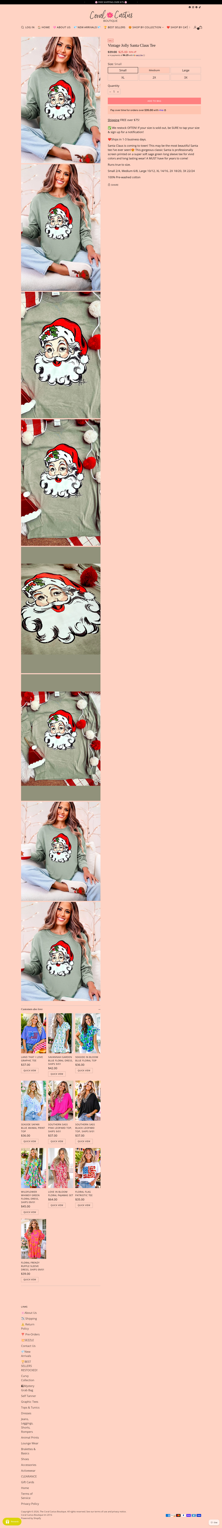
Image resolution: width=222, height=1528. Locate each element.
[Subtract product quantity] (110, 91)
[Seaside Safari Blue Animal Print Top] (33, 1101)
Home (25, 1488)
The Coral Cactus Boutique (53, 1511)
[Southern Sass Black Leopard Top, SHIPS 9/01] (87, 1101)
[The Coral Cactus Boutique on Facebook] (190, 7)
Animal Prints (30, 1437)
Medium (154, 70)
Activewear (28, 1470)
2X (154, 77)
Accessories (28, 1465)
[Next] (137, 2)
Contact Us (28, 1346)
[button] (154, 55)
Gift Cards (27, 1482)
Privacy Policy (30, 1504)
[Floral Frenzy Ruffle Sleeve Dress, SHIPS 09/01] (33, 1239)
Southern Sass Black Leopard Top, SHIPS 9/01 (85, 1128)
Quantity (113, 85)
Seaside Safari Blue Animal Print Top (33, 1128)
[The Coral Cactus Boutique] (111, 16)
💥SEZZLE (27, 1340)
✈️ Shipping (29, 1318)
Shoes (25, 1459)
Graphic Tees (29, 1402)
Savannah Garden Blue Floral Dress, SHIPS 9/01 (60, 1060)
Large (185, 70)
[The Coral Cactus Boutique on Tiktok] (200, 7)
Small (123, 70)
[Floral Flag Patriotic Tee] (87, 1168)
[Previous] (84, 2)
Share (114, 184)
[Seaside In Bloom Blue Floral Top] (87, 1033)
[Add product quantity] (118, 91)
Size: (115, 64)
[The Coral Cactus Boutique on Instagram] (193, 7)
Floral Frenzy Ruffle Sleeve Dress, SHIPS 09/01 (32, 1266)
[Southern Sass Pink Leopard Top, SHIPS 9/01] (60, 1101)
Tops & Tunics (30, 1407)
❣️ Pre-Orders (30, 1334)
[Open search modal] (22, 27)
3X (185, 77)
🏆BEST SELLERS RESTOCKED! (29, 1366)
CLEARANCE (29, 1476)
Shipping (113, 120)
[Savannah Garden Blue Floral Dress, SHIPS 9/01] (60, 1033)
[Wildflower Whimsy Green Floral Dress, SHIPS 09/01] (33, 1168)
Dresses (26, 1413)
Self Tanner (28, 1396)
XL (122, 77)
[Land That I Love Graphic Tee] (33, 1033)
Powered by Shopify (31, 1518)
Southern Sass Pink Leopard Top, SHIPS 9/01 (60, 1128)
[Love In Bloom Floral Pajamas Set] (60, 1168)
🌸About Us (29, 1313)
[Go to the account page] (194, 27)
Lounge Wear (29, 1443)
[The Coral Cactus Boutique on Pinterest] (196, 7)
